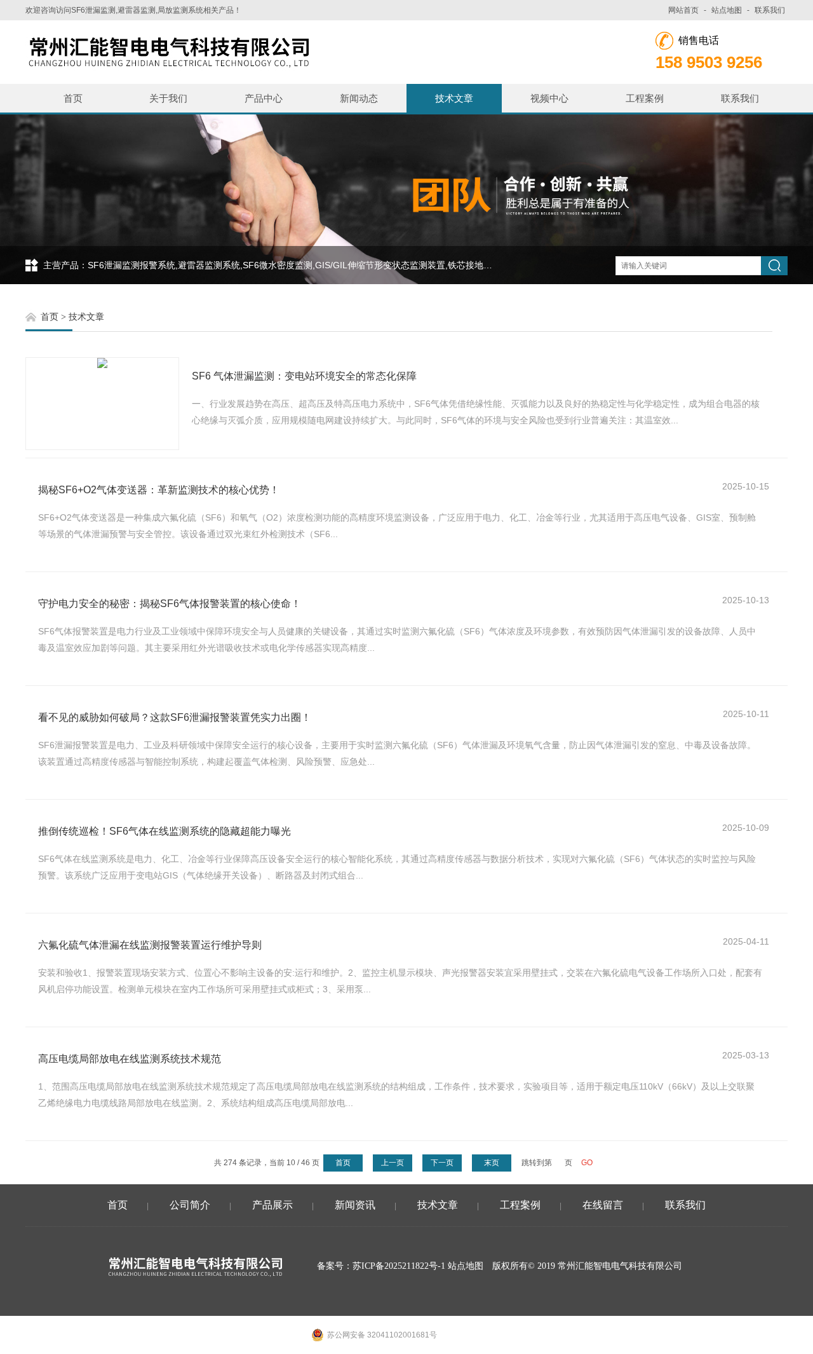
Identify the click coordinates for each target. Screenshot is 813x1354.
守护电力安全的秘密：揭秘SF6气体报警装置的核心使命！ (169, 603)
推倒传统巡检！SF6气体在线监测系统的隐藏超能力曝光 (164, 831)
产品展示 (272, 1205)
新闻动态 (359, 98)
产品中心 (264, 98)
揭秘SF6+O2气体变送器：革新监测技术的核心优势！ (158, 489)
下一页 (442, 1162)
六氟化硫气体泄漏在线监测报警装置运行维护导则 (150, 945)
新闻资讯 (355, 1205)
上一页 (392, 1162)
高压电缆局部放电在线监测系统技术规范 (129, 1058)
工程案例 (645, 98)
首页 (73, 98)
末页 (491, 1162)
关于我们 (168, 98)
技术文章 (454, 98)
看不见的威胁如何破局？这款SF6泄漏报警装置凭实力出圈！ (174, 717)
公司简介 (190, 1205)
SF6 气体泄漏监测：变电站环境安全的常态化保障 (304, 376)
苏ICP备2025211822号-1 (399, 1266)
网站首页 (683, 10)
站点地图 (726, 10)
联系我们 (770, 10)
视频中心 (549, 98)
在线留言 (602, 1205)
